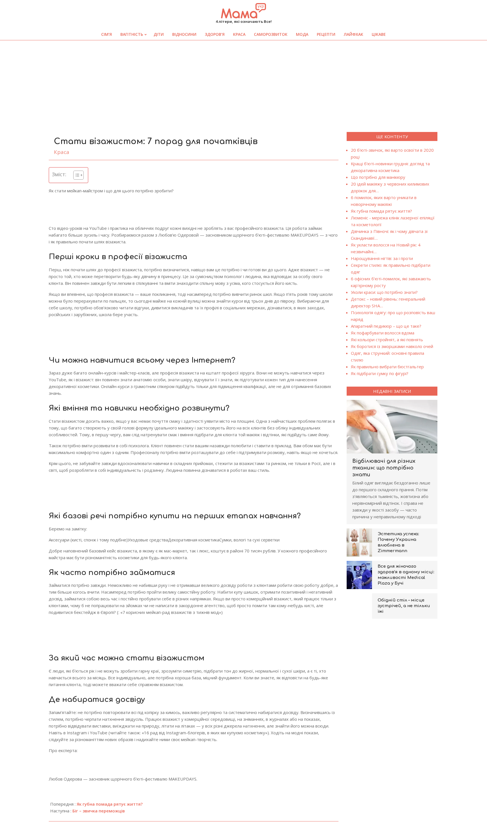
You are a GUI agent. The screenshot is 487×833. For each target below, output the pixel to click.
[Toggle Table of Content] (75, 175)
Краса (61, 152)
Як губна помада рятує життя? (110, 804)
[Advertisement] (243, 82)
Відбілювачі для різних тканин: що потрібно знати (383, 467)
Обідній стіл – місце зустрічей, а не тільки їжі (404, 606)
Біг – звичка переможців (98, 811)
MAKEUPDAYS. (183, 779)
